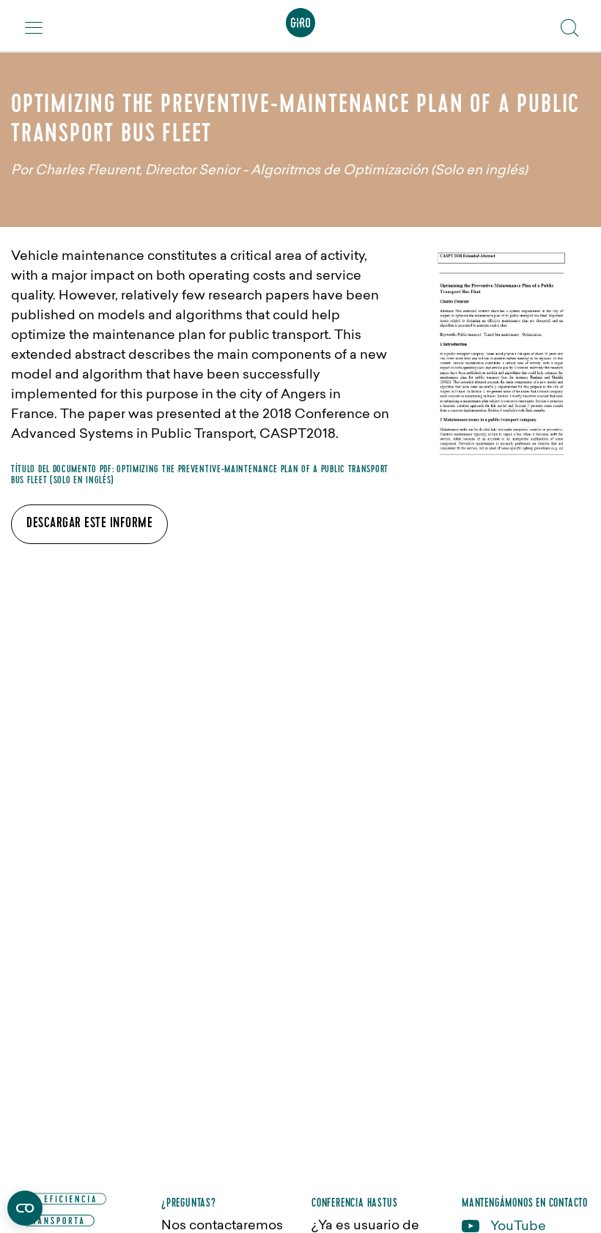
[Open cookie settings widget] (25, 1208)
